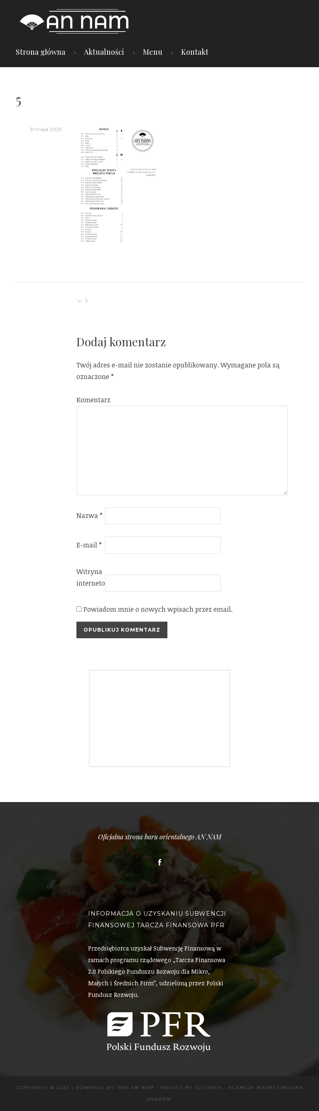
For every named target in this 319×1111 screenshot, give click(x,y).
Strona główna (40, 52)
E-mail (89, 544)
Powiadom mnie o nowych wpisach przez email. (158, 609)
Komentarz (89, 399)
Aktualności (104, 52)
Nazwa (89, 515)
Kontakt (195, 52)
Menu (152, 52)
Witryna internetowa (89, 577)
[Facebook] (159, 862)
